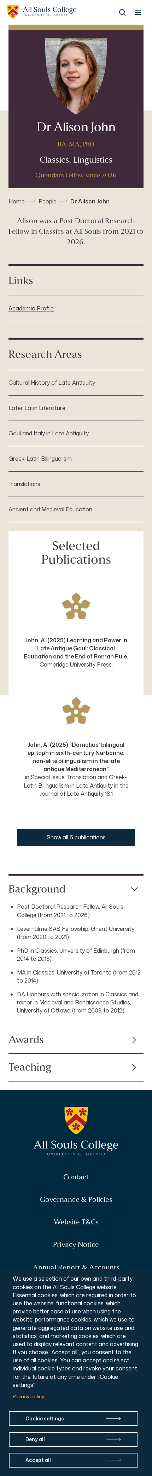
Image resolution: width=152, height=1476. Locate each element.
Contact (76, 1177)
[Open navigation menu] (138, 12)
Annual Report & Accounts (76, 1267)
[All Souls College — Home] (76, 1131)
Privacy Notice (76, 1245)
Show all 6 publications (76, 837)
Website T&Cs (76, 1222)
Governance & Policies (76, 1200)
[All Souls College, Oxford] (41, 12)
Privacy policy (28, 1396)
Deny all (35, 1439)
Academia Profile (31, 308)
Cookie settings (44, 1418)
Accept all (38, 1460)
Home (16, 201)
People (48, 201)
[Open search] (122, 12)
